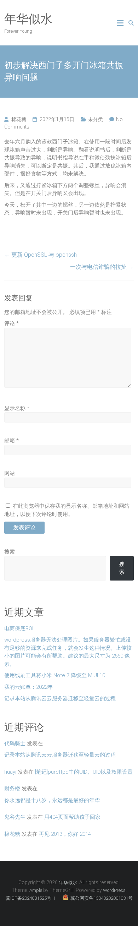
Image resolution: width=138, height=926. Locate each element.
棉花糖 (18, 119)
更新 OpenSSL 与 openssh (40, 254)
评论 (11, 323)
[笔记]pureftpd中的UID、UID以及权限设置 (84, 772)
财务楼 (12, 788)
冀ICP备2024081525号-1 (31, 898)
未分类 (95, 119)
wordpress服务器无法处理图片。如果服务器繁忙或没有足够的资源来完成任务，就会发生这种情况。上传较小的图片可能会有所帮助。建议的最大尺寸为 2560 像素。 (68, 652)
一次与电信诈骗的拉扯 (102, 266)
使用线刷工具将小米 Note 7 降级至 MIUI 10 (54, 675)
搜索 (9, 552)
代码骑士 (14, 743)
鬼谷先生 (14, 817)
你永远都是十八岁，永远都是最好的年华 (52, 800)
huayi (10, 772)
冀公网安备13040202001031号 (101, 898)
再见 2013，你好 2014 (65, 834)
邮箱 (11, 440)
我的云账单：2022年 (28, 687)
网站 (9, 473)
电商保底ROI (18, 628)
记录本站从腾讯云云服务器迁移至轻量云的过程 (60, 698)
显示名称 (16, 408)
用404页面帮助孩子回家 (72, 817)
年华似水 (28, 19)
